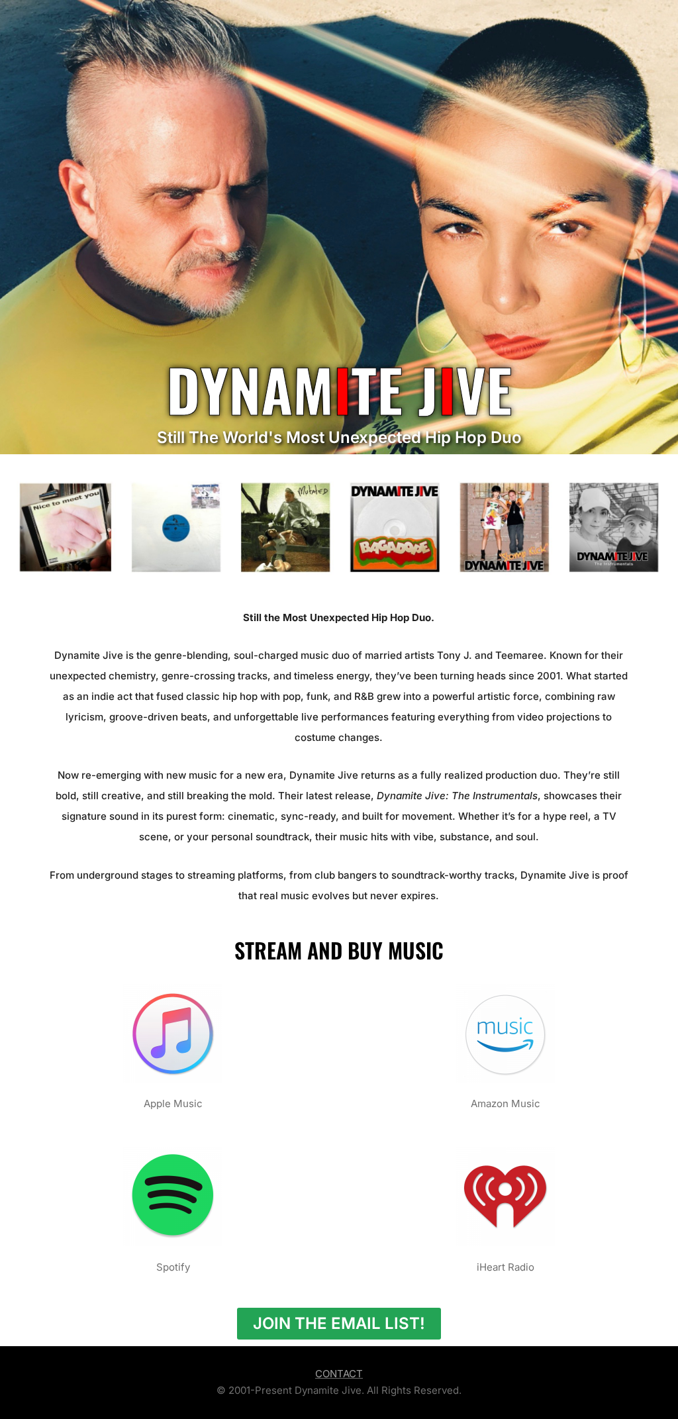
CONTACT (339, 1373)
